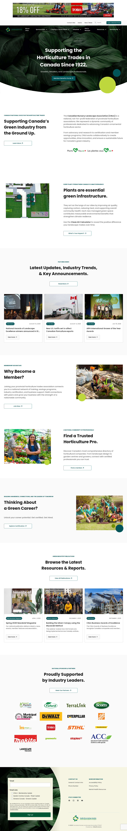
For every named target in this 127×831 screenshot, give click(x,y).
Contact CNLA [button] (71, 23)
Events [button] (80, 23)
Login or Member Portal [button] (113, 23)
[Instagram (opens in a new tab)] (73, 800)
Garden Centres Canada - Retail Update (26, 796)
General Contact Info (75, 782)
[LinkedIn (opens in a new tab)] (78, 800)
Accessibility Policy (95, 782)
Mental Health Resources (97, 789)
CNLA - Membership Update (22, 793)
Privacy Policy (93, 786)
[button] (95, 22)
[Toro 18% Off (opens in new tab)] (63, 10)
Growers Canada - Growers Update (25, 799)
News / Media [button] (88, 23)
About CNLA (27, 29)
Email (12, 781)
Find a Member (87, 29)
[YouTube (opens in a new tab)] (82, 800)
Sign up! (30, 815)
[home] (14, 29)
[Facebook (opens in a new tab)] (69, 800)
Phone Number (73, 786)
